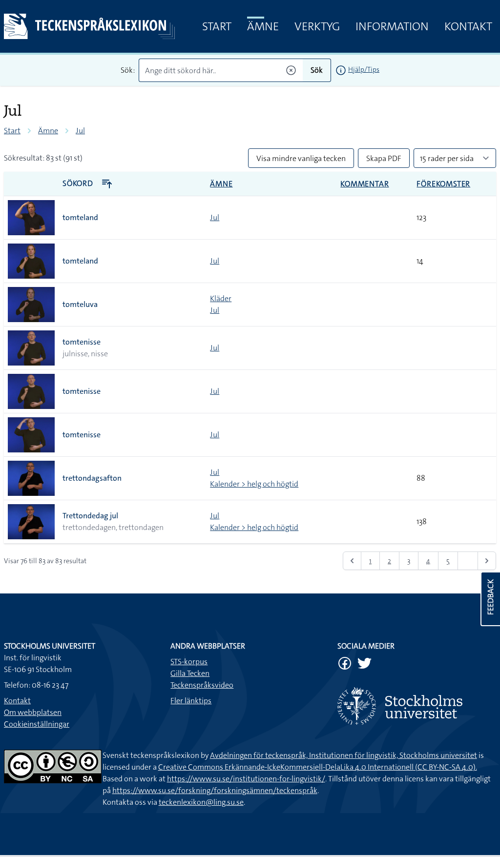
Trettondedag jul (90, 515)
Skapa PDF (383, 158)
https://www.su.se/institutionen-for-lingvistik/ (246, 779)
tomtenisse (81, 342)
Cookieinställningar (36, 724)
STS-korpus (189, 661)
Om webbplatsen (33, 712)
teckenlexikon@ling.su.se (201, 802)
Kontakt (468, 26)
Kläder (220, 298)
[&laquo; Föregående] (352, 560)
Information (392, 26)
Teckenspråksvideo (201, 685)
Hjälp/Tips (363, 69)
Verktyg (317, 26)
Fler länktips (190, 700)
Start (216, 26)
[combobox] (221, 70)
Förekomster (443, 184)
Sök (317, 70)
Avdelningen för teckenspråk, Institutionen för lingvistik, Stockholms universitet (343, 755)
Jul (80, 130)
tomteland (80, 217)
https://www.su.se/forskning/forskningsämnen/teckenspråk (214, 790)
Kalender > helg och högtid (254, 484)
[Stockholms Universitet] (416, 706)
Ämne (263, 26)
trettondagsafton (92, 478)
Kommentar (364, 184)
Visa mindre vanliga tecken (301, 158)
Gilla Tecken (189, 673)
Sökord (78, 183)
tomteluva (80, 304)
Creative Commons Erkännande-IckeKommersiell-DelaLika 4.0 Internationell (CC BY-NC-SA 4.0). (317, 767)
